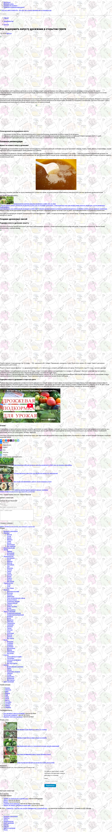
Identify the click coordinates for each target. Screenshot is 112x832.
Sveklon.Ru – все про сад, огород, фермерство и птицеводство (26, 808)
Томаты (9, 578)
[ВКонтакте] (1, 440)
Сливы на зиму (12, 606)
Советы (6, 665)
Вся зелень (10, 554)
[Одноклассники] (3, 440)
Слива (9, 541)
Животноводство (9, 548)
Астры (9, 618)
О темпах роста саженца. (12, 803)
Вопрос (6, 802)
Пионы (9, 628)
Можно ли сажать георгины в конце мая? (17, 805)
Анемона (10, 616)
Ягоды (6, 640)
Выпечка (10, 593)
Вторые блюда (12, 600)
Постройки (10, 658)
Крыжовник (11, 648)
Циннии (9, 636)
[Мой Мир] (6, 440)
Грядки (9, 670)
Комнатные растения (14, 613)
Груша (9, 536)
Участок (6, 655)
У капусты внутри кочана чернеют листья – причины (31, 490)
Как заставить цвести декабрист (14, 713)
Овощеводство (8, 556)
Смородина (10, 651)
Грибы (9, 668)
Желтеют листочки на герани (13, 717)
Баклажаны (11, 558)
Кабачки (9, 561)
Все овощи (10, 581)
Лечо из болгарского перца (16, 598)
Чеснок (9, 580)
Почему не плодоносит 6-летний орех (16, 798)
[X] (11, 440)
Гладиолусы (11, 623)
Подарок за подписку (10, 5)
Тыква (9, 576)
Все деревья (11, 546)
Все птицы (10, 588)
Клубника (10, 646)
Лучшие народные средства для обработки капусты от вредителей (36, 473)
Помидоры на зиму (13, 601)
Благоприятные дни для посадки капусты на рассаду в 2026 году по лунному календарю (43, 465)
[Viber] (13, 440)
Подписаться (50, 785)
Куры (9, 585)
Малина (9, 650)
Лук (8, 566)
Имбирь (9, 551)
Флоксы (9, 635)
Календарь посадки (13, 671)
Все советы (11, 680)
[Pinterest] (8, 440)
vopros (6, 800)
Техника (9, 661)
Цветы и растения (9, 611)
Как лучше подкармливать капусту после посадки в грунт (33, 481)
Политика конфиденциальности (14, 7)
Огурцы (9, 570)
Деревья (6, 533)
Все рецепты (11, 610)
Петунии (10, 630)
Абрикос (10, 539)
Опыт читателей (9, 682)
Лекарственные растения (15, 615)
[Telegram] (18, 440)
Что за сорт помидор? (11, 715)
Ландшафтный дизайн (14, 656)
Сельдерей (10, 553)
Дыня (9, 560)
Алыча (9, 543)
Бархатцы (10, 620)
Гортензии (10, 625)
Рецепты (6, 590)
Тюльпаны (10, 633)
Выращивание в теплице (15, 666)
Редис (9, 573)
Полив (9, 675)
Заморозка (10, 596)
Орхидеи (10, 626)
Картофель (10, 565)
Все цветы (10, 638)
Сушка (9, 608)
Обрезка (10, 673)
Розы (9, 631)
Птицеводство (8, 583)
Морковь (10, 568)
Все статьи (7, 2)
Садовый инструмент (14, 660)
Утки (8, 586)
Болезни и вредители (11, 531)
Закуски (9, 595)
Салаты (9, 605)
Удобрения (10, 678)
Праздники (10, 677)
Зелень (6, 549)
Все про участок (12, 663)
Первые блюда (12, 603)
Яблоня (9, 534)
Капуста (9, 33)
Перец (9, 571)
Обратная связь (9, 4)
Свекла (9, 575)
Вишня (9, 538)
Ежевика (10, 645)
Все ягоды (10, 653)
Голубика (10, 643)
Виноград (10, 641)
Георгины (10, 621)
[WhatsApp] (16, 440)
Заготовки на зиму (13, 591)
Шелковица (11, 544)
